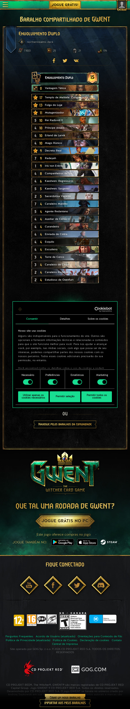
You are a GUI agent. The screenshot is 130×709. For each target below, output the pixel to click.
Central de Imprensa (65, 644)
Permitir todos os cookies (97, 396)
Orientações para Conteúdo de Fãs (100, 636)
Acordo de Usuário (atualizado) (55, 636)
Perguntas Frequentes (19, 636)
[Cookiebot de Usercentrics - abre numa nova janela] (97, 309)
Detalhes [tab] (65, 319)
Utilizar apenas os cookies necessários (33, 396)
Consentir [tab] (32, 319)
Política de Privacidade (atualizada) (28, 640)
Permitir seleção (65, 396)
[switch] (52, 382)
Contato (117, 640)
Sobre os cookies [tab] (98, 319)
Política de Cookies (65, 640)
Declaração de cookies (94, 640)
